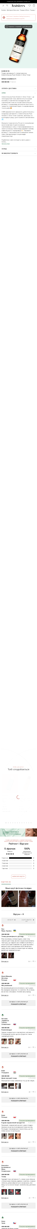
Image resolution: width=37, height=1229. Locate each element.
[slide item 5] (15, 822)
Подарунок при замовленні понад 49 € (18, 1)
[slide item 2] (8, 822)
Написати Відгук (18, 876)
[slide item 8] (22, 822)
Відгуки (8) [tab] (6, 882)
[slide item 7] (19, 822)
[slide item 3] (10, 822)
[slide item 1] (6, 822)
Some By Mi (5, 71)
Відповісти (4, 961)
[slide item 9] (24, 822)
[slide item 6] (17, 822)
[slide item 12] (31, 822)
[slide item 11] (28, 822)
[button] (18, 88)
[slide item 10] (26, 822)
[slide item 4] (12, 822)
